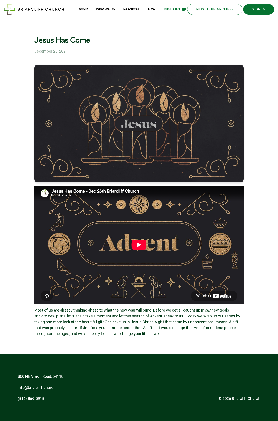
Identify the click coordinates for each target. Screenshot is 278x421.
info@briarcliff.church (37, 387)
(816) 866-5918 (31, 398)
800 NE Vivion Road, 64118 (41, 376)
